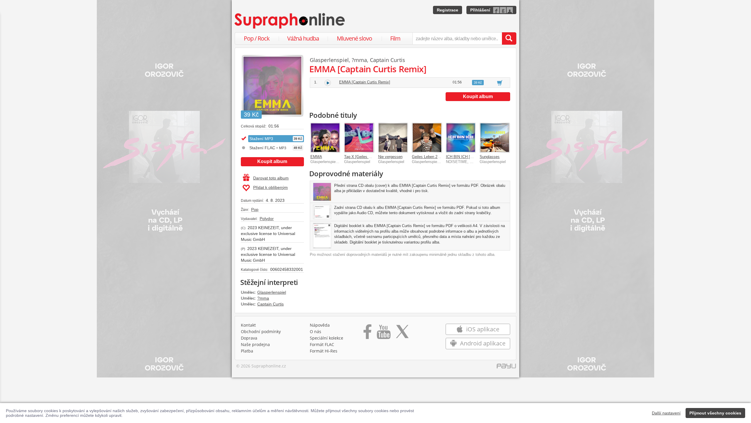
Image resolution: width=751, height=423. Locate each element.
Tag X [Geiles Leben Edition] (368, 157)
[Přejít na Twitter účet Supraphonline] (402, 333)
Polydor (267, 218)
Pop (254, 209)
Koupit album (272, 161)
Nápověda (320, 325)
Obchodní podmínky (261, 331)
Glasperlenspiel (271, 292)
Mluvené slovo (354, 38)
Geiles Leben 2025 (428, 157)
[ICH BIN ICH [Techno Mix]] (460, 137)
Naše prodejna (255, 344)
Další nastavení (666, 413)
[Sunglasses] (494, 137)
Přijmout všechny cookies (715, 413)
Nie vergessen (390, 157)
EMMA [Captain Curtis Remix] (364, 82)
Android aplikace (482, 343)
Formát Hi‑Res (323, 351)
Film (395, 38)
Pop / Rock (257, 38)
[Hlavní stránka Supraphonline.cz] (290, 20)
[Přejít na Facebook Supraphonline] (367, 333)
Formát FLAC (322, 344)
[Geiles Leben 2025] (426, 137)
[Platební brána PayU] (506, 367)
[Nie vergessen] (393, 137)
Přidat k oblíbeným (270, 187)
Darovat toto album (271, 178)
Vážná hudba (303, 38)
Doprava (249, 338)
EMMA (316, 157)
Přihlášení (480, 10)
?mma (263, 298)
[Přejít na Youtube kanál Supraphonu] (383, 333)
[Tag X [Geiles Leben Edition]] (359, 137)
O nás (315, 331)
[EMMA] (325, 137)
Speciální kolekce (326, 338)
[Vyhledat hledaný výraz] (509, 38)
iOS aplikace (482, 329)
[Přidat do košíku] (499, 82)
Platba (247, 351)
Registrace (447, 10)
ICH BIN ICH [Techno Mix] (468, 157)
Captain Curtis (270, 304)
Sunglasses (490, 157)
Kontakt (248, 325)
